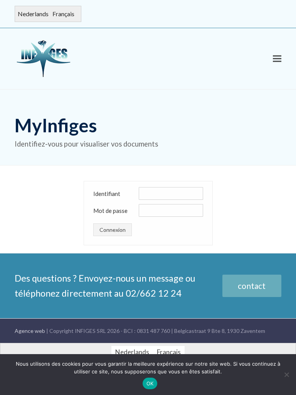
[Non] (286, 374)
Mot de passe (110, 210)
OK (150, 383)
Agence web (30, 330)
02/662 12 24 (154, 293)
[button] (277, 58)
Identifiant (106, 193)
